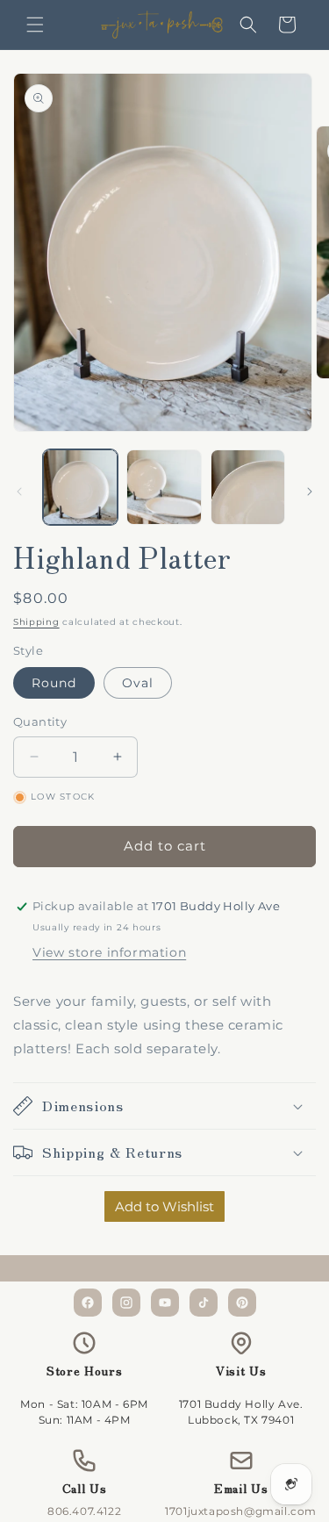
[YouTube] (165, 1303)
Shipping (36, 622)
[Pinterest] (242, 1303)
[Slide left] (19, 491)
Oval (138, 683)
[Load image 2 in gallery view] (163, 486)
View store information (109, 952)
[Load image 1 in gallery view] (80, 486)
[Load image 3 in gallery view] (248, 486)
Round (54, 683)
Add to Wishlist (164, 1206)
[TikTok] (204, 1303)
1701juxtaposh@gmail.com (241, 1511)
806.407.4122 (84, 1511)
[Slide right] (309, 491)
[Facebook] (88, 1303)
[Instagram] (126, 1303)
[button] (35, 24)
